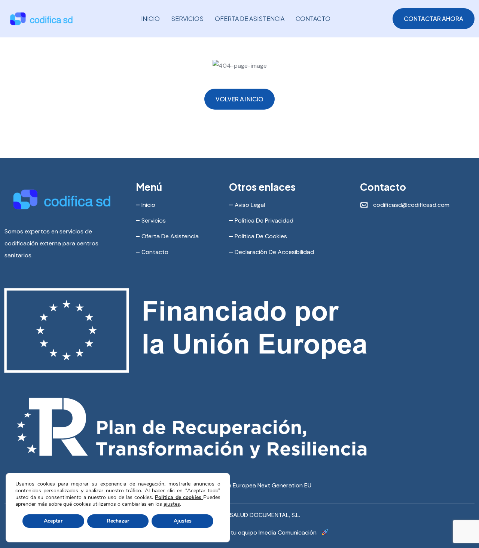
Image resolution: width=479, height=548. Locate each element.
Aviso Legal (250, 205)
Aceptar (53, 520)
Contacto (313, 18)
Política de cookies (179, 497)
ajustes (172, 504)
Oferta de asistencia (249, 18)
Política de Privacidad (264, 220)
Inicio (150, 18)
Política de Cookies (261, 236)
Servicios (187, 18)
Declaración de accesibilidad (274, 252)
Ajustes (183, 520)
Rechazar (118, 520)
